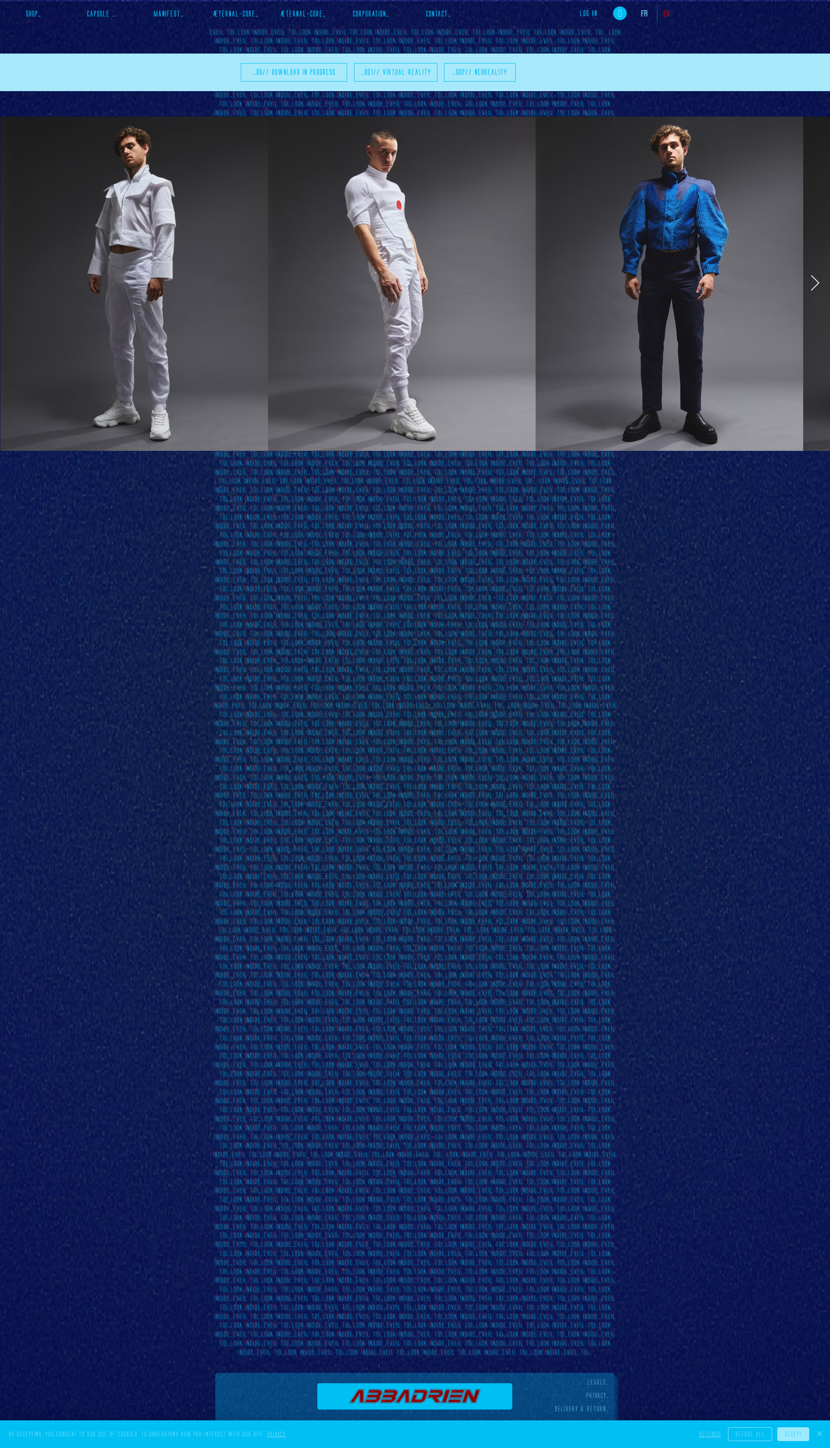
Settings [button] (710, 1434)
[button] (620, 13)
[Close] (819, 1434)
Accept (793, 1434)
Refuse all (750, 1434)
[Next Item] (815, 283)
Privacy (276, 1434)
